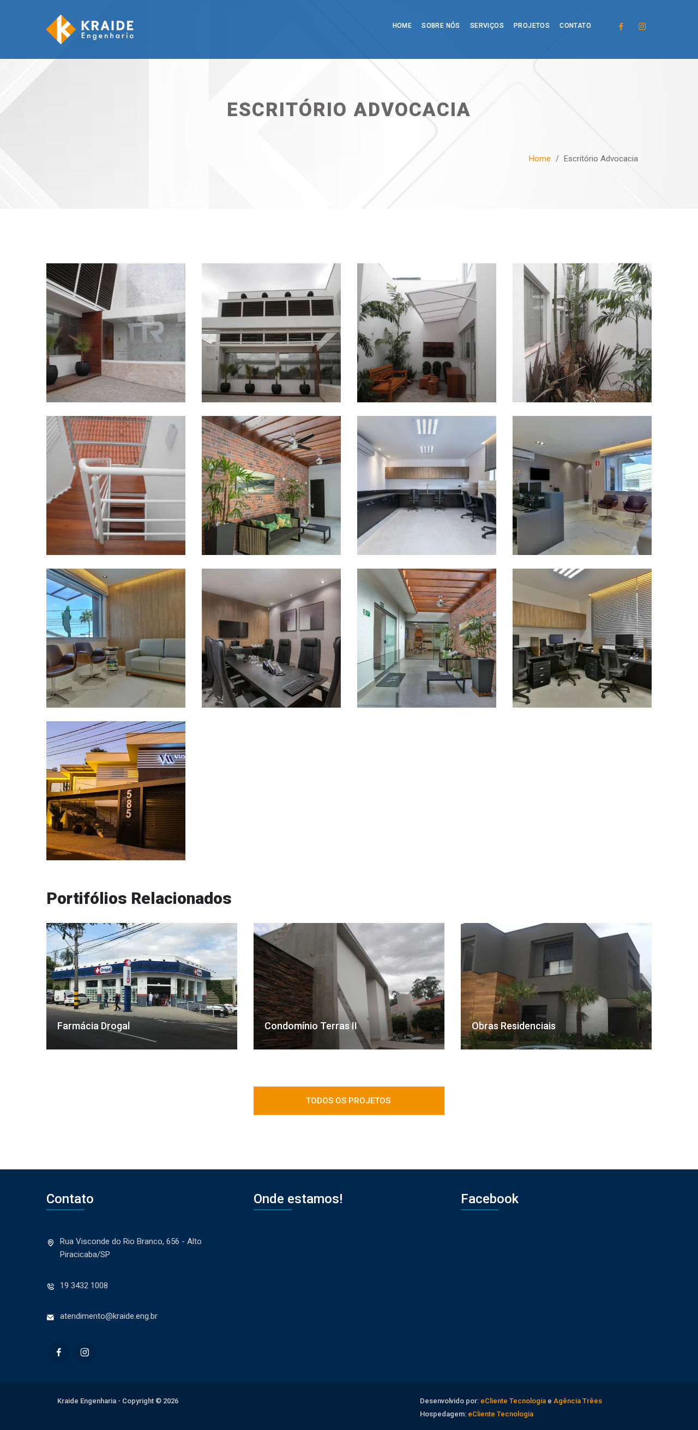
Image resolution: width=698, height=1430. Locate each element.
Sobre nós (441, 25)
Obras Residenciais (514, 1025)
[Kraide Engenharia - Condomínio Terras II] (349, 986)
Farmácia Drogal (93, 1025)
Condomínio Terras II (310, 1025)
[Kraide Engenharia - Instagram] (642, 25)
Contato (575, 25)
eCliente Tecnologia (513, 1401)
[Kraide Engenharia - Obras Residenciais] (556, 986)
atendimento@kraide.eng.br (109, 1316)
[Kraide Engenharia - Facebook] (620, 25)
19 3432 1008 (84, 1285)
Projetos (532, 25)
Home (402, 25)
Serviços (487, 25)
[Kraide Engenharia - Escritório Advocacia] (115, 339)
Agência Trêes (577, 1401)
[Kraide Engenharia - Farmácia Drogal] (141, 986)
